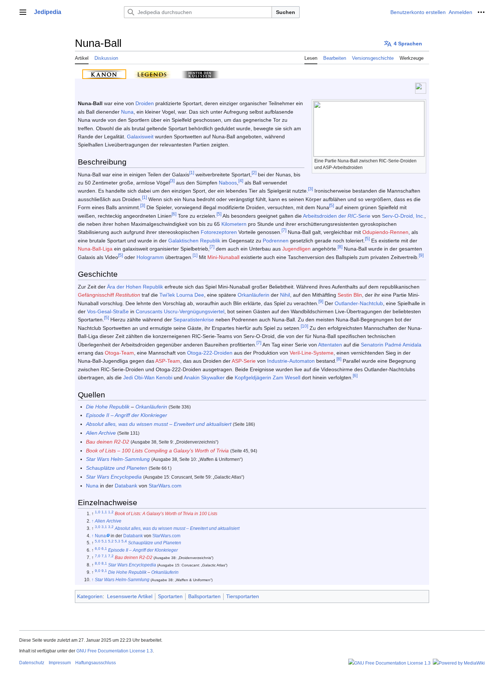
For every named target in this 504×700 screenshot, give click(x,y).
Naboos (228, 183)
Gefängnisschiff (96, 295)
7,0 (97, 556)
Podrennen (276, 241)
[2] (254, 172)
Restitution (127, 295)
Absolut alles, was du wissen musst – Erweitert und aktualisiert (158, 424)
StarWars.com (165, 486)
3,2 (111, 527)
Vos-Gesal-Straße (108, 311)
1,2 (111, 512)
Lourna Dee (190, 295)
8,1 (104, 563)
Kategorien (90, 596)
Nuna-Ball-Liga (95, 249)
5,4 (124, 541)
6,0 (97, 548)
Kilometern (233, 224)
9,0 (97, 571)
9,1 (104, 571)
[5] (331, 205)
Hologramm (150, 257)
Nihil (285, 295)
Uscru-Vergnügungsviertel (194, 311)
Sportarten (170, 596)
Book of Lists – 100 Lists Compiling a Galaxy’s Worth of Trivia (157, 451)
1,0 (97, 512)
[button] (23, 12)
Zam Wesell (286, 377)
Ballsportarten (204, 596)
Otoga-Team (119, 353)
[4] (240, 180)
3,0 (97, 527)
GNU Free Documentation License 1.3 (114, 651)
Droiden (144, 103)
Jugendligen (296, 249)
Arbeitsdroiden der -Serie (336, 216)
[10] (304, 326)
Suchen (285, 12)
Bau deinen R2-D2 (107, 442)
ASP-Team (167, 361)
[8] (340, 247)
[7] (284, 230)
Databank (126, 486)
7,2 (111, 556)
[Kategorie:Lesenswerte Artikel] (420, 88)
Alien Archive (101, 433)
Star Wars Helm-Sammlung (118, 459)
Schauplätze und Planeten (116, 468)
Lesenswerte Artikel (129, 596)
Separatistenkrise (193, 320)
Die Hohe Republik (108, 407)
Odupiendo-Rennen (385, 232)
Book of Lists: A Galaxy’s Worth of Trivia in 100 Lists (166, 513)
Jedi (128, 377)
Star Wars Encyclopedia (114, 477)
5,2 (111, 541)
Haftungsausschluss (95, 662)
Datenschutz (31, 662)
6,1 (104, 548)
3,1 (104, 527)
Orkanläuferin (253, 295)
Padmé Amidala (403, 345)
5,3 (117, 541)
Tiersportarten (242, 596)
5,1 (104, 541)
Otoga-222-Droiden (209, 353)
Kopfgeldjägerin (253, 377)
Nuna (127, 112)
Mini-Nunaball (223, 257)
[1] (191, 172)
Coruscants (149, 311)
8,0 (97, 563)
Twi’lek (167, 295)
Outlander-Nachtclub (359, 303)
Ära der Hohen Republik (135, 287)
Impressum (60, 662)
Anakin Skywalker (204, 377)
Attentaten (330, 345)
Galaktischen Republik (194, 241)
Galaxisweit (140, 136)
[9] (421, 255)
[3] (172, 180)
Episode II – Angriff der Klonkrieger (126, 415)
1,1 (104, 512)
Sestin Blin (350, 295)
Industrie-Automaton (291, 361)
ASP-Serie (244, 361)
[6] (174, 213)
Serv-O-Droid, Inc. (403, 216)
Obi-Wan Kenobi (153, 377)
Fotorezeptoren (219, 232)
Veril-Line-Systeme (312, 353)
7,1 (104, 556)
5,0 (97, 541)
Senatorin (372, 345)
